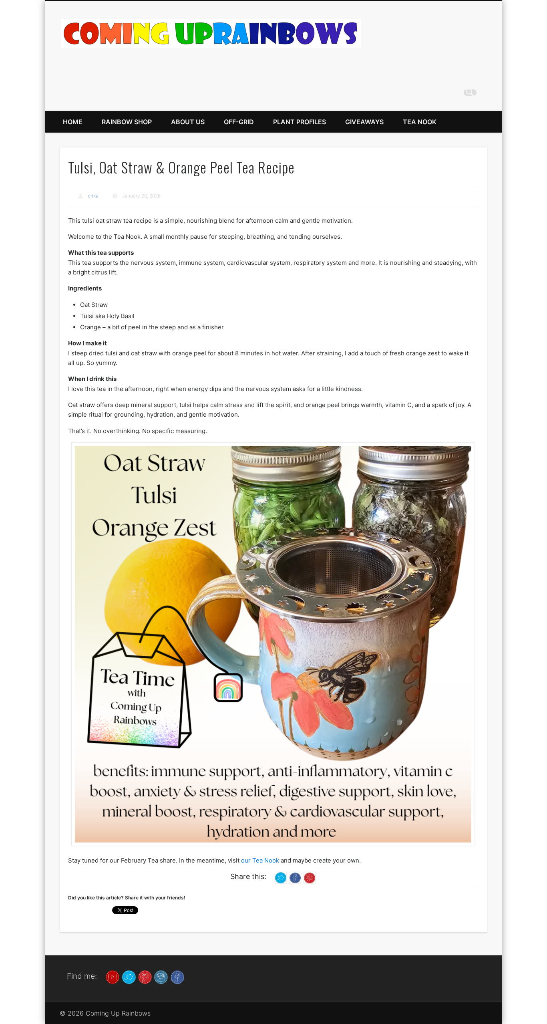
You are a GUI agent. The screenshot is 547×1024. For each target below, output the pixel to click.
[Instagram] (161, 977)
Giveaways (364, 122)
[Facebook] (177, 977)
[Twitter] (129, 977)
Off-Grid (239, 122)
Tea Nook (419, 122)
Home (72, 122)
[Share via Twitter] (281, 877)
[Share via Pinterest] (310, 877)
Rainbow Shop (127, 122)
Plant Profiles (299, 122)
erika (93, 196)
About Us (188, 122)
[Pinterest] (145, 977)
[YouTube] (112, 977)
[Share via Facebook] (295, 877)
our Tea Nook (260, 860)
